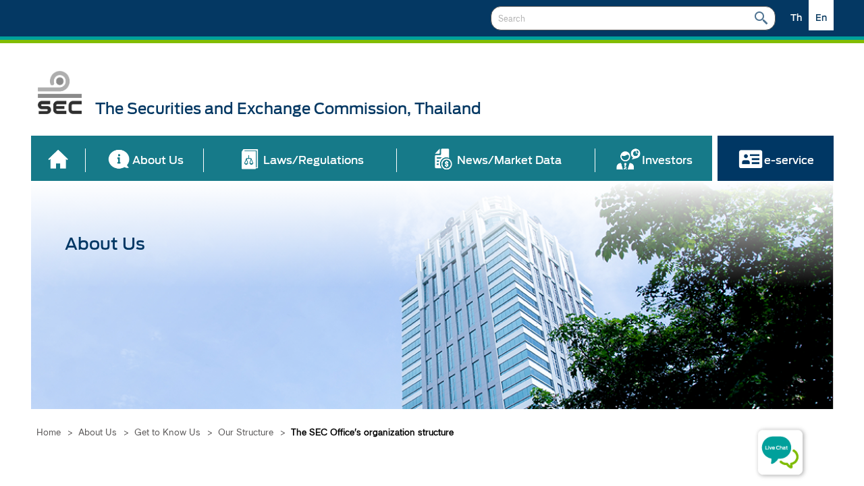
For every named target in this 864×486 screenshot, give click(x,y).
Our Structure (245, 432)
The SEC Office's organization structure (372, 432)
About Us (97, 432)
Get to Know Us (167, 432)
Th (796, 18)
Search (761, 18)
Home (48, 432)
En (821, 18)
